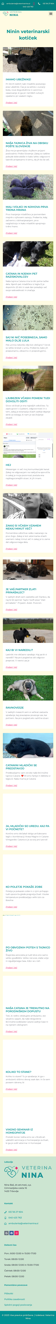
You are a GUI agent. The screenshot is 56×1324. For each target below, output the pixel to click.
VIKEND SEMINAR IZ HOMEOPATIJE (19, 1131)
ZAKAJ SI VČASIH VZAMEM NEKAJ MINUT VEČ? (23, 527)
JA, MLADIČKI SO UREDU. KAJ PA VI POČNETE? (27, 828)
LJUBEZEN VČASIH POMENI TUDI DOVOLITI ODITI (28, 400)
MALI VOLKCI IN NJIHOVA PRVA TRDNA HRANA (27, 208)
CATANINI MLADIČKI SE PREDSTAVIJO (21, 767)
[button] (50, 13)
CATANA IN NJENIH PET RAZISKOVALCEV (21, 275)
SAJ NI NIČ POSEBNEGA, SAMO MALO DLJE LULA (26, 339)
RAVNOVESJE (15, 707)
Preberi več (11, 103)
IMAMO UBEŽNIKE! (18, 79)
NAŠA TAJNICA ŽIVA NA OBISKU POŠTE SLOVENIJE (27, 145)
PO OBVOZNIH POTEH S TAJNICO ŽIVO (28, 949)
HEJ (8, 465)
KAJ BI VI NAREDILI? (19, 650)
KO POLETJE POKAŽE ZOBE (24, 886)
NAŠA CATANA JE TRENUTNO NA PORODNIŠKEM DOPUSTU (27, 1010)
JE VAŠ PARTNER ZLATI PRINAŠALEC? (21, 591)
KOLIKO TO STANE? (18, 1072)
